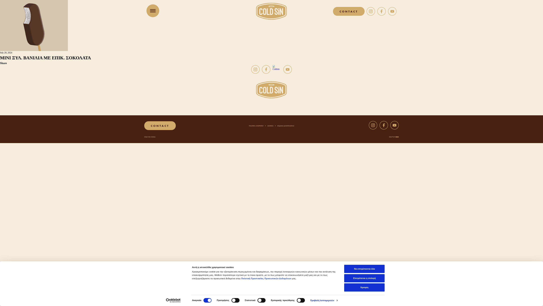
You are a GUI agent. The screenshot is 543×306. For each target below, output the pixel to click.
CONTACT (349, 11)
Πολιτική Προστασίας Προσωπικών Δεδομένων (266, 278)
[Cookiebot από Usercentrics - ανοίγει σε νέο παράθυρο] (173, 300)
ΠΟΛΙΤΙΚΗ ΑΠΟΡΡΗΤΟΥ (256, 125)
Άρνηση (364, 287)
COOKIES (270, 125)
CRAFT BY (394, 136)
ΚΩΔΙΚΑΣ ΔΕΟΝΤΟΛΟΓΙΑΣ (285, 125)
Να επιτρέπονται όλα (364, 269)
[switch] (235, 300)
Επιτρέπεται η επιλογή (364, 278)
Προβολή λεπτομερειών (322, 300)
